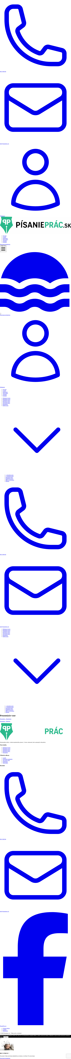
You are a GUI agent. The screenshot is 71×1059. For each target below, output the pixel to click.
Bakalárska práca (6, 399)
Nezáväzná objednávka (5, 244)
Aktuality (5, 240)
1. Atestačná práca (10, 475)
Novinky (5, 235)
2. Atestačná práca (10, 476)
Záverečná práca (6, 403)
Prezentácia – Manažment (5, 719)
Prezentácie (5, 404)
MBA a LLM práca (10, 480)
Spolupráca (5, 238)
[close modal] (0, 1038)
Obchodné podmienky (8, 759)
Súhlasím (6, 1036)
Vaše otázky (5, 239)
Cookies (4, 1029)
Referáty (7, 481)
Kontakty (5, 242)
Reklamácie (5, 1030)
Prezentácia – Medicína (5, 721)
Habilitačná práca (9, 478)
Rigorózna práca (6, 401)
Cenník (4, 237)
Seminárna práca (6, 400)
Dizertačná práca (9, 477)
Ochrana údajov (6, 1028)
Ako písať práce (6, 760)
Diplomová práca (6, 398)
